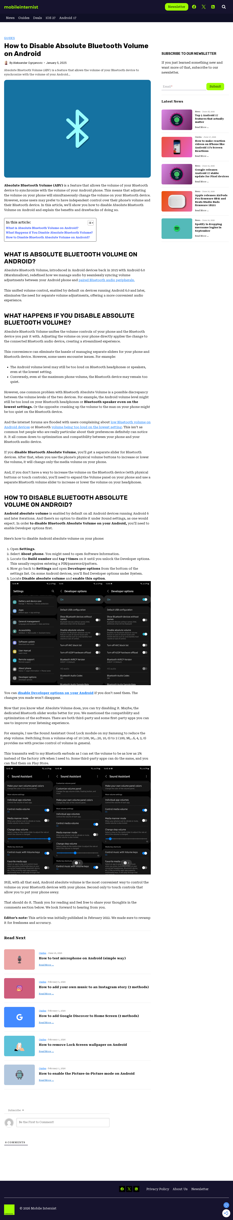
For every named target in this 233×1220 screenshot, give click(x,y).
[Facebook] (194, 7)
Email (167, 86)
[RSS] (213, 7)
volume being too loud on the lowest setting (87, 427)
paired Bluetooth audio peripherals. (107, 280)
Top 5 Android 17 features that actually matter (209, 118)
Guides (24, 18)
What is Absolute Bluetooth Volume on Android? (42, 228)
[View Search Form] (224, 7)
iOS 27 (51, 18)
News (10, 18)
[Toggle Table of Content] (89, 223)
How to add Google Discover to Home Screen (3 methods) (89, 1016)
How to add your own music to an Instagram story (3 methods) (94, 987)
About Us (180, 1189)
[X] (204, 7)
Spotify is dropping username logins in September (208, 227)
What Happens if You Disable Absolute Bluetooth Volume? (49, 232)
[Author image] (6, 63)
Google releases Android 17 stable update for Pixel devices (212, 173)
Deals (37, 18)
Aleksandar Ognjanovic (28, 62)
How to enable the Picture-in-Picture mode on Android (87, 1073)
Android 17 (67, 18)
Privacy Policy (157, 1189)
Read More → (46, 965)
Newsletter (176, 7)
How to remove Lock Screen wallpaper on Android (83, 1044)
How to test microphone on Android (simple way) (82, 958)
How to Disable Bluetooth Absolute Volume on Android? (48, 237)
